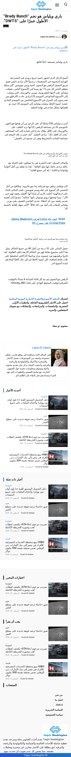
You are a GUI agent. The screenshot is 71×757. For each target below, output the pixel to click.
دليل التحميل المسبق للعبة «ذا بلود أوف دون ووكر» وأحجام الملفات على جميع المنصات (27, 402)
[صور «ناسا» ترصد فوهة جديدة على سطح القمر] (58, 422)
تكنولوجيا (44, 396)
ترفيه (6, 26)
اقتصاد (45, 451)
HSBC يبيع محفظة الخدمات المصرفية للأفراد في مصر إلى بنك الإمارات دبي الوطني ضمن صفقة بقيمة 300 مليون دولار (28, 459)
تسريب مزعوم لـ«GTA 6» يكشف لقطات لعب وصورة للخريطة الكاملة (27, 438)
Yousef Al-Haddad (41, 409)
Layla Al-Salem (47, 36)
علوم (46, 416)
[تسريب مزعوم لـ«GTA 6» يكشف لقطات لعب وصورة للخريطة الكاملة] (58, 440)
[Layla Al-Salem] (65, 36)
